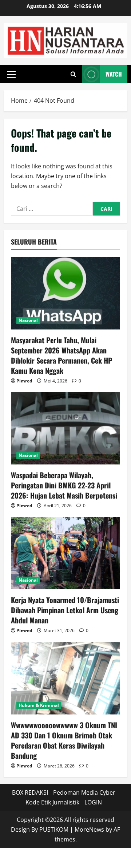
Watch (114, 74)
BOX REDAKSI (30, 792)
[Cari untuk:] (52, 209)
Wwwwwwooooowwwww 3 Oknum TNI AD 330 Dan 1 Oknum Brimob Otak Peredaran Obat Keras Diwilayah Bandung (64, 740)
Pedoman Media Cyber (84, 792)
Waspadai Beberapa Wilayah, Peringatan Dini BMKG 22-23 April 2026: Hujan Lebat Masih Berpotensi (64, 485)
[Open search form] (73, 74)
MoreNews (89, 829)
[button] (11, 74)
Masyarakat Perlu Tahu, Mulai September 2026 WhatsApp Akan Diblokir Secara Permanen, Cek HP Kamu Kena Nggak (61, 355)
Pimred (24, 381)
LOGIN (93, 802)
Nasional (28, 320)
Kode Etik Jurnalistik (52, 802)
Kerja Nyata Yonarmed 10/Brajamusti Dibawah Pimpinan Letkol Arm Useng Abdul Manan (65, 610)
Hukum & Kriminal (39, 705)
